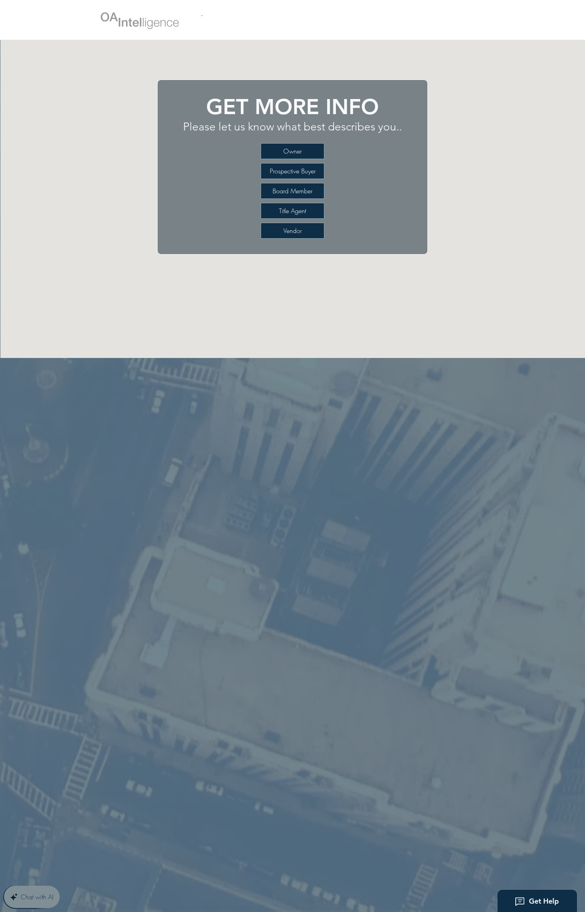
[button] (292, 171)
